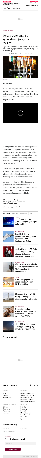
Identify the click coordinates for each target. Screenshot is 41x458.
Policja (17, 217)
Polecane (15, 213)
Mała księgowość (25, 413)
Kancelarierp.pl (25, 415)
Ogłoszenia (6, 409)
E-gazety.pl (23, 409)
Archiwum (6, 413)
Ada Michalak (7, 83)
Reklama (5, 407)
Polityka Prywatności (27, 393)
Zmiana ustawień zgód (27, 395)
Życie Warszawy (25, 419)
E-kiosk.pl (23, 407)
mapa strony (7, 428)
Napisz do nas (7, 397)
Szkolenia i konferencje (10, 425)
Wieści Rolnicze (25, 417)
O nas (4, 393)
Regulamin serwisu (26, 397)
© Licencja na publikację (11, 200)
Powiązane (6, 213)
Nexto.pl (23, 411)
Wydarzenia (17, 9)
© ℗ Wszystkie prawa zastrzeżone (14, 202)
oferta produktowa (9, 431)
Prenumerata (7, 411)
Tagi (30, 213)
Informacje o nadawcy (27, 399)
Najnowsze (23, 213)
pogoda (17, 277)
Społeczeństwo (8, 31)
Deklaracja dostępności (27, 401)
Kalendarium (24, 428)
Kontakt (5, 395)
